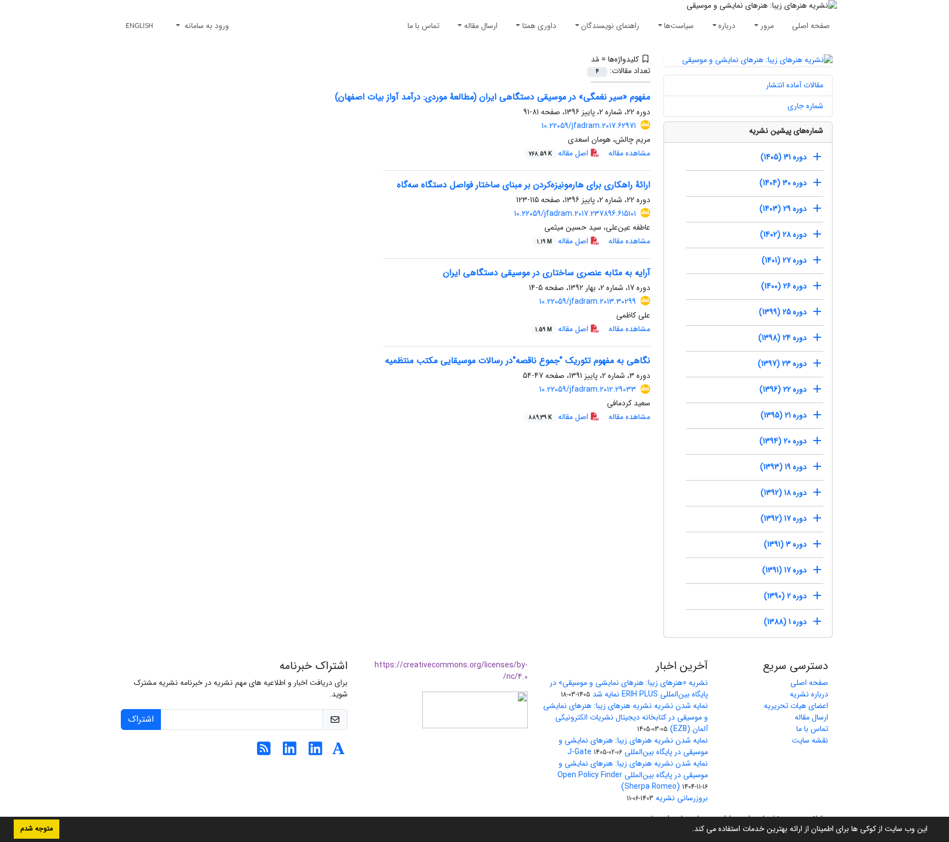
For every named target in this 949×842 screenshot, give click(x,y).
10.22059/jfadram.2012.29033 (587, 389)
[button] (688, 830)
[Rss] (264, 752)
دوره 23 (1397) (782, 364)
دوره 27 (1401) (784, 260)
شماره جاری (805, 106)
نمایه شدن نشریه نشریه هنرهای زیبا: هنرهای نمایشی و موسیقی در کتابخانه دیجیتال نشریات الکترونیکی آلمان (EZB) (625, 717)
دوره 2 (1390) (785, 596)
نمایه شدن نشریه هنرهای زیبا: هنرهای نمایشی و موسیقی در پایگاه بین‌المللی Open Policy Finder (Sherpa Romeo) (632, 775)
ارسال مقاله (481, 26)
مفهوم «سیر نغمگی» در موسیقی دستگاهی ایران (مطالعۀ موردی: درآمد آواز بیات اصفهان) (492, 97)
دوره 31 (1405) (784, 157)
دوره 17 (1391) (784, 570)
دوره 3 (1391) (785, 544)
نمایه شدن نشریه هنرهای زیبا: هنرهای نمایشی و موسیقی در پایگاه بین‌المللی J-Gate (633, 746)
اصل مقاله (559, 153)
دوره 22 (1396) (783, 389)
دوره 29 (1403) (783, 209)
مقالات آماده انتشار (794, 85)
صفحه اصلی (811, 26)
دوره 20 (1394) (783, 441)
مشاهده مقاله (629, 153)
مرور (767, 26)
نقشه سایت (810, 740)
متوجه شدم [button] (36, 828)
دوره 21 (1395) (784, 415)
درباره (726, 26)
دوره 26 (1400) (784, 286)
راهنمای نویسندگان (610, 26)
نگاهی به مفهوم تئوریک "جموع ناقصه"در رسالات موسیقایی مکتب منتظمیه (517, 360)
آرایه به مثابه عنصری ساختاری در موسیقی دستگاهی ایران (546, 273)
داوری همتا (539, 26)
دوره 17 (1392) (784, 518)
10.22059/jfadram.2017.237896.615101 (575, 214)
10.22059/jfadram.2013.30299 (587, 301)
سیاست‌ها (679, 26)
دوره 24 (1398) (782, 338)
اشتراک (141, 719)
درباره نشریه (809, 694)
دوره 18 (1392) (784, 493)
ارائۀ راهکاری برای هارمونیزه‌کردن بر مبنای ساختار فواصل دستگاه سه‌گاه (523, 185)
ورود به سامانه (205, 26)
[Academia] (339, 752)
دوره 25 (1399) (783, 312)
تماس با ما (423, 26)
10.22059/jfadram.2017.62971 (589, 126)
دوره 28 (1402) (783, 234)
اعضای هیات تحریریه (796, 706)
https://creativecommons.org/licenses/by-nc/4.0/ (451, 671)
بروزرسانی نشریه (682, 798)
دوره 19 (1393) (783, 467)
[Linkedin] (315, 752)
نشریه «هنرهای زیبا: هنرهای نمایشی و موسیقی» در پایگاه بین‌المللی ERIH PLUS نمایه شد (629, 688)
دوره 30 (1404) (783, 183)
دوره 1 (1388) (785, 622)
